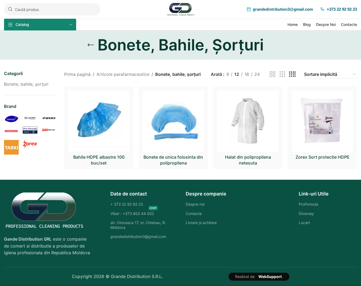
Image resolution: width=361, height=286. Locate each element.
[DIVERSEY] (11, 118)
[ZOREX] (30, 143)
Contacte (194, 213)
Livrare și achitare (201, 222)
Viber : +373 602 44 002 (133, 212)
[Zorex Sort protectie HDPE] (322, 121)
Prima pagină (77, 74)
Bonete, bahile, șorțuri (26, 84)
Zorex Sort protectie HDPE (323, 157)
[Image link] (44, 210)
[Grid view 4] (292, 74)
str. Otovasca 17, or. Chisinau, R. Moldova (138, 225)
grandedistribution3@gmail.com (283, 9)
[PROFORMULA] (30, 129)
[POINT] (48, 117)
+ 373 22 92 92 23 (126, 204)
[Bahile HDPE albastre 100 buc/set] (98, 121)
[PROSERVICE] (48, 129)
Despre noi (195, 204)
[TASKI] (11, 147)
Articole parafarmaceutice (122, 74)
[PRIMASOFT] (11, 131)
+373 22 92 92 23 (342, 9)
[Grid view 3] (282, 74)
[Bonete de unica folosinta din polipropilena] (173, 121)
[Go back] (91, 45)
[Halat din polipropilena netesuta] (247, 121)
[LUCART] (30, 117)
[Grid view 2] (272, 74)
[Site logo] (180, 8)
